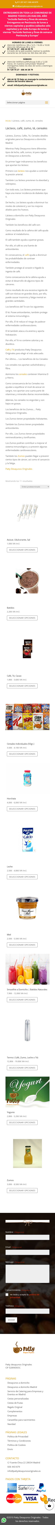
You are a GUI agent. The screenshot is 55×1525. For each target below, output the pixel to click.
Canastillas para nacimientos (21, 1419)
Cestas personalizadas (18, 1398)
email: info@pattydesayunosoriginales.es (27, 85)
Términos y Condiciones (19, 1440)
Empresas (12, 1415)
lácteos (21, 170)
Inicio (8, 120)
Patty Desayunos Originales (19, 468)
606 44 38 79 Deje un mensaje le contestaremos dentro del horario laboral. (30, 80)
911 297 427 (22, 2)
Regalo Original (14, 1407)
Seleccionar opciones (22, 549)
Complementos (14, 1411)
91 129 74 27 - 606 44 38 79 (20, 49)
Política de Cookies (16, 1445)
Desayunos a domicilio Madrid (22, 1387)
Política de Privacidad (17, 1436)
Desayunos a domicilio (18, 1382)
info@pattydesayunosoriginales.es (24, 1471)
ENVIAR (11, 1320)
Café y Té (10, 349)
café (27, 254)
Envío (10, 1449)
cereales (22, 374)
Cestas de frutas (15, 1402)
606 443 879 (33, 2)
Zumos (21, 456)
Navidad (11, 1424)
